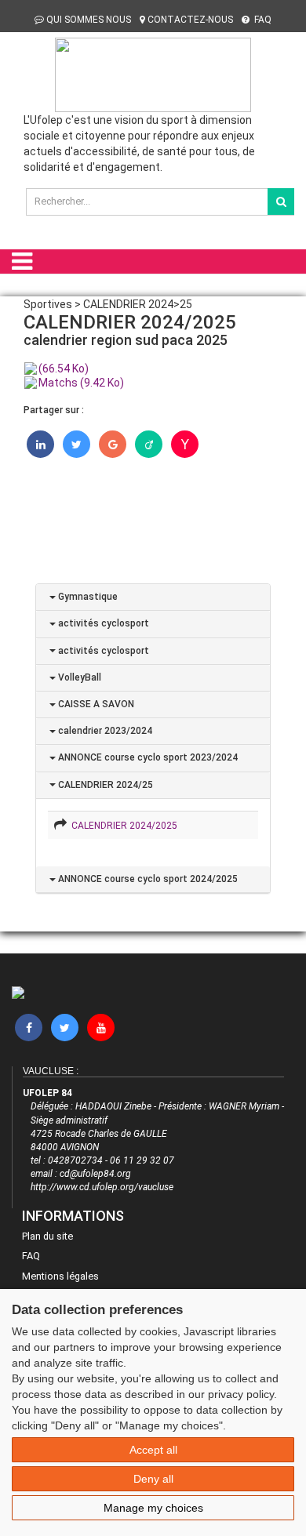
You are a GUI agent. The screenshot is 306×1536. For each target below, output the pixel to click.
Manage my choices (153, 1508)
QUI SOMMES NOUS (88, 19)
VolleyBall (78, 677)
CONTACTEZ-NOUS (190, 19)
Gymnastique (87, 596)
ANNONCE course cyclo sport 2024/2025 (147, 878)
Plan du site (47, 1236)
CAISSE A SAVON (95, 704)
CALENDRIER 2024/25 (104, 784)
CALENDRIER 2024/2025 (122, 825)
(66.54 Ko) (63, 368)
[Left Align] (281, 201)
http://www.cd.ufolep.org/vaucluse (102, 1187)
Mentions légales (60, 1276)
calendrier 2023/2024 (104, 730)
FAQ (261, 19)
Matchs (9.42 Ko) (81, 382)
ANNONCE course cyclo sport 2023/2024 (147, 757)
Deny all (153, 1478)
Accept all (153, 1449)
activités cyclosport (102, 623)
